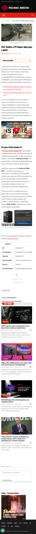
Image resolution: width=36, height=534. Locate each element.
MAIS (12, 526)
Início (2, 20)
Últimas (3, 523)
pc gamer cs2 (6, 290)
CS (8, 526)
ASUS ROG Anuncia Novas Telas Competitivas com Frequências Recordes (15, 401)
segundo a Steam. (13, 238)
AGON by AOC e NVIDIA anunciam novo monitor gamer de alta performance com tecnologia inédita (16, 364)
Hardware (8, 20)
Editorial (17, 526)
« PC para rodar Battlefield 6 (8, 297)
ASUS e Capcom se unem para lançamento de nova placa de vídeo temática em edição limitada (15, 327)
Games (15, 523)
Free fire (25, 523)
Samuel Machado (5, 53)
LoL (30, 523)
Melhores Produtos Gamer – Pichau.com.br (12, 1)
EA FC (20, 523)
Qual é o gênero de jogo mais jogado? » (11, 301)
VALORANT (3, 526)
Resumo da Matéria (8, 60)
